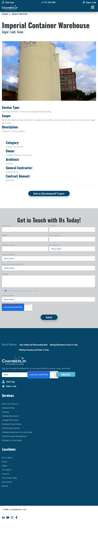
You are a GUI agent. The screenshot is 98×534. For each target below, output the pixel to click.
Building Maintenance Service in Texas (64, 344)
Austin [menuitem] (4, 461)
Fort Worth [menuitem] (6, 469)
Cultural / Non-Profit (19, 14)
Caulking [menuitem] (5, 412)
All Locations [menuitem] (7, 457)
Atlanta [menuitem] (5, 486)
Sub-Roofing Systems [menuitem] (11, 428)
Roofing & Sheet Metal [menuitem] (11, 424)
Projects (5, 14)
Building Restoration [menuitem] (10, 416)
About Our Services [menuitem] (10, 403)
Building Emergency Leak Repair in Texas (34, 349)
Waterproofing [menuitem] (8, 408)
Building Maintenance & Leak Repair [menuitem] (17, 432)
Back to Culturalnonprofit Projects (49, 193)
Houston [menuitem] (5, 473)
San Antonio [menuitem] (7, 482)
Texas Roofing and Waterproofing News (33, 344)
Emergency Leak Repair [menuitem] (12, 440)
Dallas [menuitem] (4, 465)
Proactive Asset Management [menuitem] (14, 436)
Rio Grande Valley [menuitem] (9, 478)
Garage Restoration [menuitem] (10, 420)
